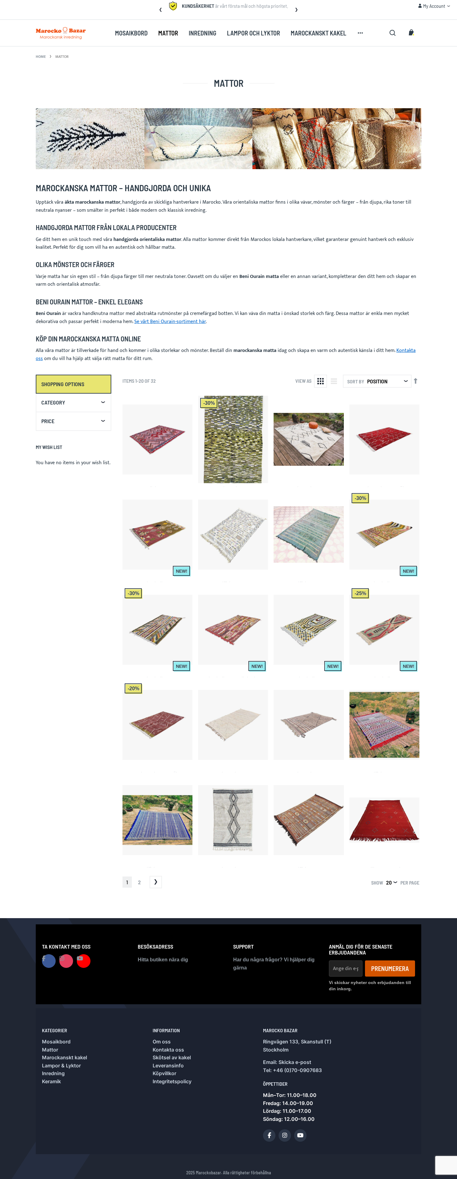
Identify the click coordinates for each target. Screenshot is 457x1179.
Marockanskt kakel (64, 1057)
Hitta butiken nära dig (163, 959)
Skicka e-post (295, 1062)
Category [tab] (53, 402)
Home (41, 56)
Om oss (162, 1041)
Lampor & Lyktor (61, 1065)
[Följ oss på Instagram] (66, 961)
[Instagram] (285, 1135)
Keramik (51, 1081)
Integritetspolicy (172, 1081)
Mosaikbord (56, 1041)
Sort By (355, 381)
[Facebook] (269, 1135)
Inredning (53, 1073)
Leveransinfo (168, 1065)
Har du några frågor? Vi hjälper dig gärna (274, 963)
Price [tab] (47, 421)
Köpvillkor (164, 1073)
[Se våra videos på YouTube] (83, 961)
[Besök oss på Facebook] (49, 961)
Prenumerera (390, 968)
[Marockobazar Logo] (61, 33)
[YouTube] (300, 1135)
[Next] (156, 882)
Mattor (50, 1050)
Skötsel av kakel (172, 1057)
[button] (160, 10)
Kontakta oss (168, 1050)
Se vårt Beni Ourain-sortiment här (170, 321)
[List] (334, 381)
